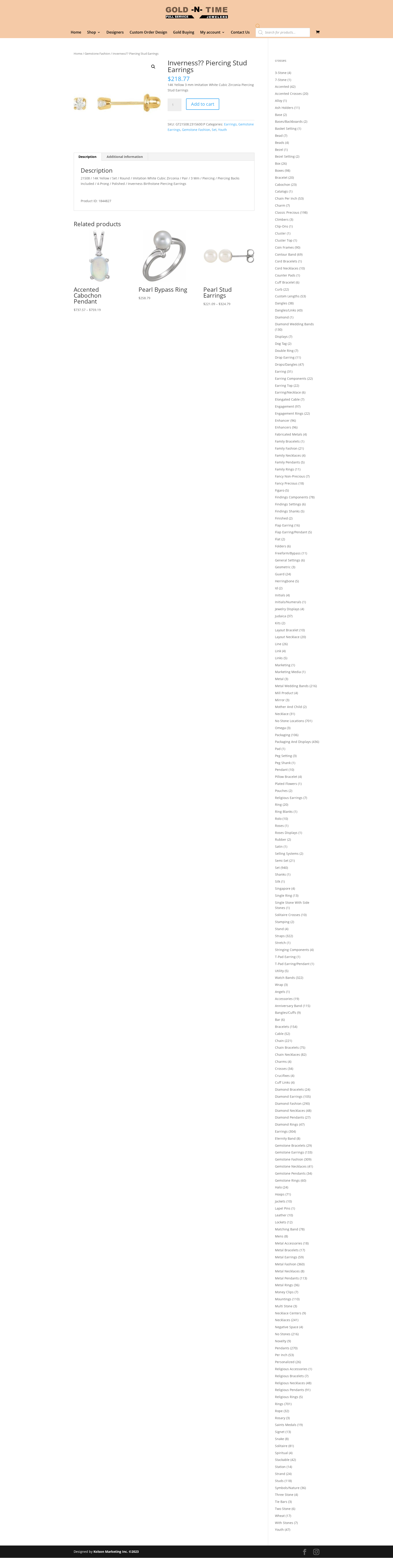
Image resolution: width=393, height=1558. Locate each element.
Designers (115, 33)
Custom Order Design (148, 33)
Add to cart (202, 104)
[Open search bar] (258, 26)
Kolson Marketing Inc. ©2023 (116, 1551)
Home (76, 33)
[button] (153, 67)
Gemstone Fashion (97, 53)
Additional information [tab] (125, 156)
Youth (222, 129)
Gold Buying (183, 33)
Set (214, 129)
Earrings (230, 124)
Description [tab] (87, 156)
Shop (91, 33)
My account (210, 33)
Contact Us (240, 33)
